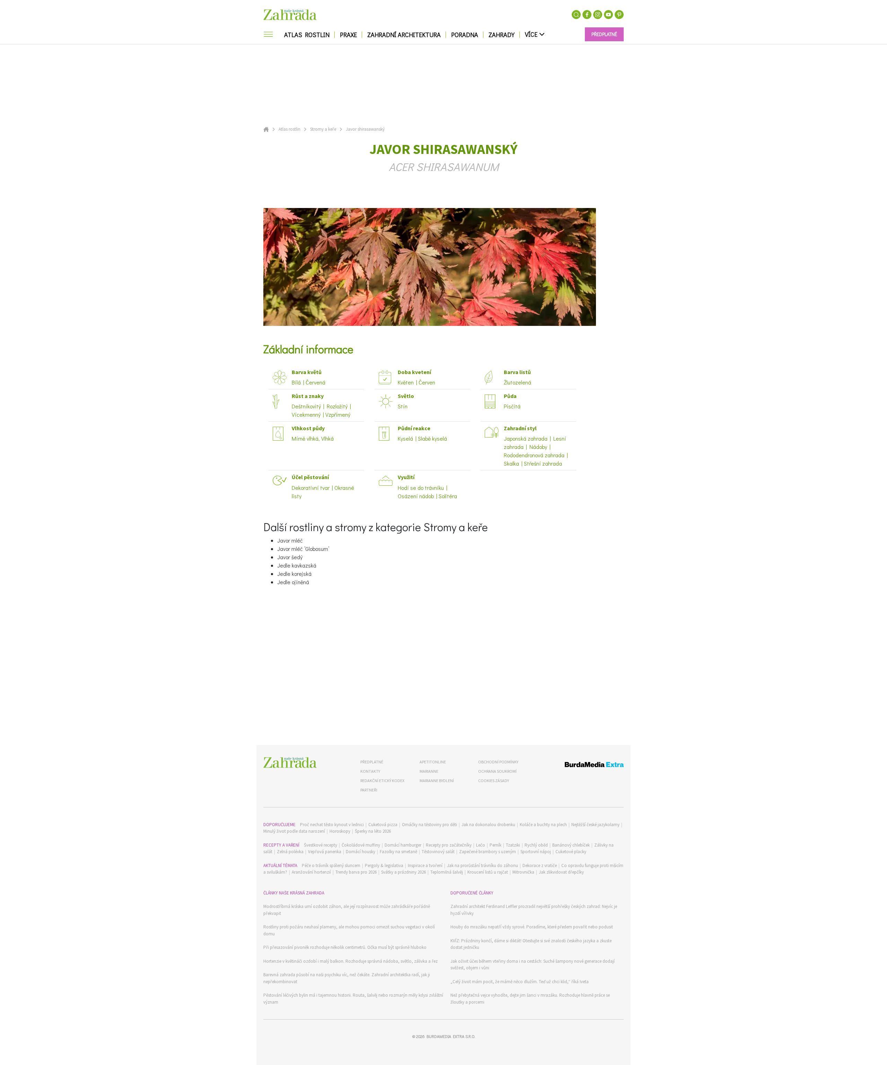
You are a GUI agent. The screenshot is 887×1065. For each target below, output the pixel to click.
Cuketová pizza (382, 825)
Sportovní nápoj (535, 852)
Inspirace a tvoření (425, 865)
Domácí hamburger (403, 845)
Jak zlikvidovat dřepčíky (561, 872)
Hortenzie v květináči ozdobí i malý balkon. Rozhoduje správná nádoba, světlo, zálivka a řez (350, 961)
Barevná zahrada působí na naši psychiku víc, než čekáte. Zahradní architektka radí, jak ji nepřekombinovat (346, 978)
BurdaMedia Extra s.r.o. (451, 1036)
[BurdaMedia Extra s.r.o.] (581, 765)
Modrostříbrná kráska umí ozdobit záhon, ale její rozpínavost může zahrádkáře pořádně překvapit (346, 909)
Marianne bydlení (437, 780)
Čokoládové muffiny (361, 845)
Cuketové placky (570, 852)
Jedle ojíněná (293, 582)
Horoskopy (340, 831)
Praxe (348, 35)
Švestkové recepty (320, 845)
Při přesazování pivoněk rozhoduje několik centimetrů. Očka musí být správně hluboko (345, 947)
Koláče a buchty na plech (543, 825)
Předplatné (371, 761)
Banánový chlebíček (571, 845)
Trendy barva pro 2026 (356, 872)
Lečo (480, 845)
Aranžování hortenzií (311, 872)
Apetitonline (433, 761)
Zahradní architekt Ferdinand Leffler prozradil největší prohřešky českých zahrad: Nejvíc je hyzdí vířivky (533, 909)
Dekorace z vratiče (539, 865)
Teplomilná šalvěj (446, 872)
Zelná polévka (290, 852)
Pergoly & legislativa (384, 865)
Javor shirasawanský (365, 129)
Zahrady (502, 35)
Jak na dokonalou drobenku (488, 825)
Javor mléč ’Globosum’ (303, 548)
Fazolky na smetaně (398, 852)
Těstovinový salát (438, 852)
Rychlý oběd (536, 845)
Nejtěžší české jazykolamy (595, 825)
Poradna (464, 35)
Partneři (368, 790)
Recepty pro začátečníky (449, 845)
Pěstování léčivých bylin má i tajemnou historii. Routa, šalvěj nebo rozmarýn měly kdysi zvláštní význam (353, 998)
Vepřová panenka (324, 852)
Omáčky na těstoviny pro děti (429, 825)
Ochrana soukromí (497, 771)
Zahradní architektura (404, 35)
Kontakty (370, 771)
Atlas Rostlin (307, 35)
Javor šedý (289, 557)
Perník (495, 845)
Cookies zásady (493, 780)
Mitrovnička (523, 872)
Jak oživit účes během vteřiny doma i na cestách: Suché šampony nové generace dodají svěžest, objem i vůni (532, 964)
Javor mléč (290, 540)
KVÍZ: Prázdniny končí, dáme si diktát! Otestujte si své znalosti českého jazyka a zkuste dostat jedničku (531, 944)
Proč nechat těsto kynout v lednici (332, 825)
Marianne (429, 771)
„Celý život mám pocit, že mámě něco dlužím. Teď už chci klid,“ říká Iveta (519, 982)
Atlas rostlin (289, 129)
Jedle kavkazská (296, 565)
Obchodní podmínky (498, 761)
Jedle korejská (294, 573)
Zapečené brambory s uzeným (487, 852)
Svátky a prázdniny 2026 (403, 872)
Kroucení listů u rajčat (487, 872)
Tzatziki (513, 845)
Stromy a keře (323, 129)
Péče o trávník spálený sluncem (331, 865)
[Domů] (290, 762)
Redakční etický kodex (382, 780)
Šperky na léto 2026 (373, 831)
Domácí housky (360, 852)
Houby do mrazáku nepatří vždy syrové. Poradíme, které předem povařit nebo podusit (531, 927)
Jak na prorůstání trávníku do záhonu (482, 865)
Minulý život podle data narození (294, 831)
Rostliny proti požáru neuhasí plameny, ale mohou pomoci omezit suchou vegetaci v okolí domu (349, 930)
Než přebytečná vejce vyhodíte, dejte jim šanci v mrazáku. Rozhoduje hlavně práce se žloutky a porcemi (530, 998)
